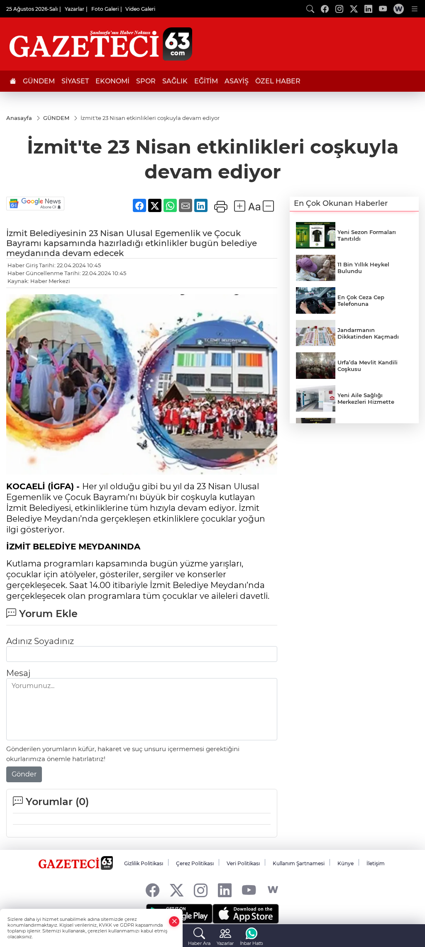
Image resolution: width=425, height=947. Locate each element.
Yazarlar (74, 9)
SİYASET (75, 81)
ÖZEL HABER (277, 81)
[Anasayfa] (13, 81)
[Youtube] (248, 890)
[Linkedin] (224, 890)
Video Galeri (140, 9)
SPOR (146, 81)
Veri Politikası (243, 863)
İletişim (375, 863)
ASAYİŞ (237, 81)
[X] (176, 890)
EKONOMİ (112, 81)
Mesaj (18, 673)
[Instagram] (200, 890)
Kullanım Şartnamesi (299, 863)
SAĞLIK (175, 81)
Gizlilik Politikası (143, 863)
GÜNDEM (39, 81)
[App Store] (245, 914)
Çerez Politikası (195, 863)
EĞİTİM (206, 81)
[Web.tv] (398, 8)
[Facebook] (152, 890)
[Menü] (414, 9)
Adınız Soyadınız (40, 641)
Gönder (24, 774)
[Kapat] (174, 921)
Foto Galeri (105, 9)
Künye (345, 863)
